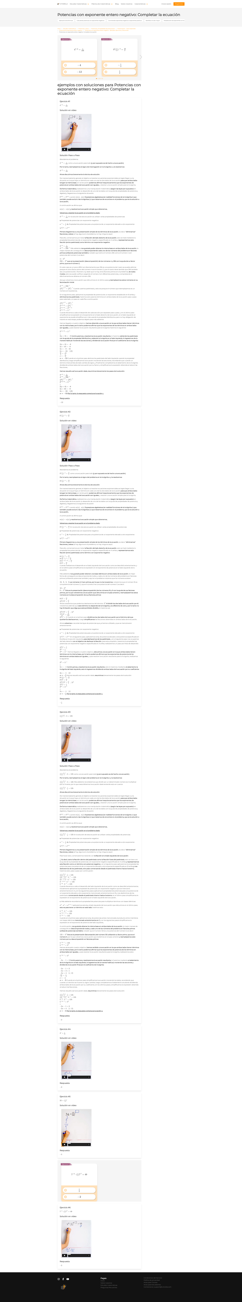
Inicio (59, 28)
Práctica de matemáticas (101, 4)
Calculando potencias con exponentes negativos (90, 20)
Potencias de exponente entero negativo (70, 30)
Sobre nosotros (126, 4)
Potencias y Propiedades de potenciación (103, 28)
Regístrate (179, 4)
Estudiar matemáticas (78, 4)
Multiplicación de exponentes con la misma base (177, 20)
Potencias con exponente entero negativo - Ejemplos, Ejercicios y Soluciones (106, 30)
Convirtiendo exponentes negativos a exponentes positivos (125, 20)
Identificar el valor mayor (153, 20)
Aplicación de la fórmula (66, 20)
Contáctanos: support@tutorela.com (157, 1287)
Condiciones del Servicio (153, 1278)
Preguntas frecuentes (109, 1287)
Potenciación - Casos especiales (127, 28)
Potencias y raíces (83, 28)
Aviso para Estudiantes (152, 1285)
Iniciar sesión (166, 4)
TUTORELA (63, 4)
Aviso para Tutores (150, 1282)
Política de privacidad (152, 1280)
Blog (117, 4)
